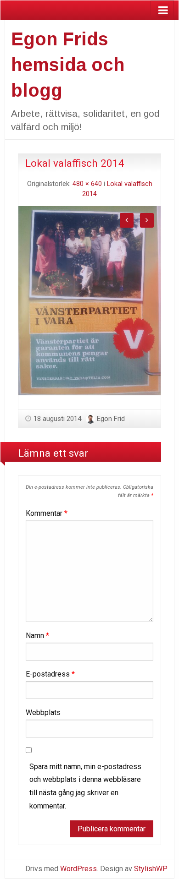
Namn (37, 635)
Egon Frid (111, 419)
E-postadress (50, 674)
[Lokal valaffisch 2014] (89, 300)
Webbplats (43, 712)
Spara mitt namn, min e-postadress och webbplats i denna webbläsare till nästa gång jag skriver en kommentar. (85, 786)
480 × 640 (87, 184)
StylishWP (151, 868)
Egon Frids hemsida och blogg (67, 64)
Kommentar (46, 513)
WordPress (78, 868)
